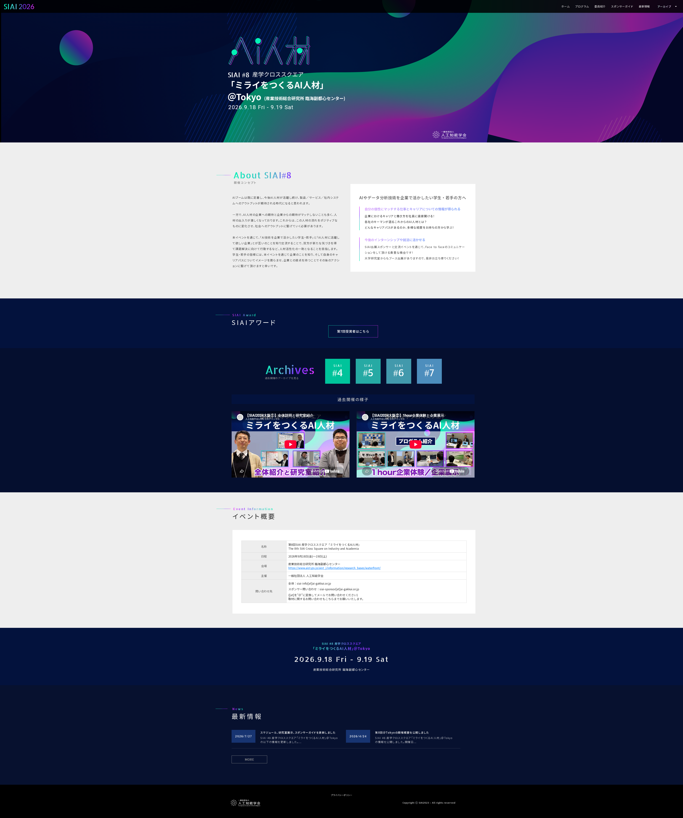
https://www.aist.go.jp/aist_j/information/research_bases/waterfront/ (334, 568)
